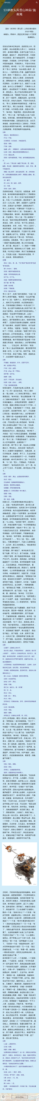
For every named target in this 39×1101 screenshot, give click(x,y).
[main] (19, 12)
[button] (2, 2)
